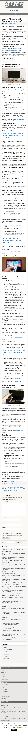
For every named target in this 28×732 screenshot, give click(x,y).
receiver (21, 44)
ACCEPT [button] (14, 729)
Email (4, 523)
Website (4, 527)
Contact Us (4, 674)
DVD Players (6, 651)
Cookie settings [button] (21, 727)
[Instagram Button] (14, 10)
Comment (5, 501)
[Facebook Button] (10, 10)
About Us (3, 672)
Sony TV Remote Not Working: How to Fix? (12, 20)
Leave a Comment (8, 483)
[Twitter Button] (12, 10)
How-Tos (17, 481)
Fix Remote (11, 481)
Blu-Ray (5, 647)
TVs (4, 661)
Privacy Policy (4, 679)
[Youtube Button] (17, 10)
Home (2, 670)
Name (4, 517)
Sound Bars (6, 658)
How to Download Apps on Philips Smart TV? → (15, 487)
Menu (15, 14)
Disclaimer (4, 676)
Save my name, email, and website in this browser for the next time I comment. (13, 534)
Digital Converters (7, 649)
